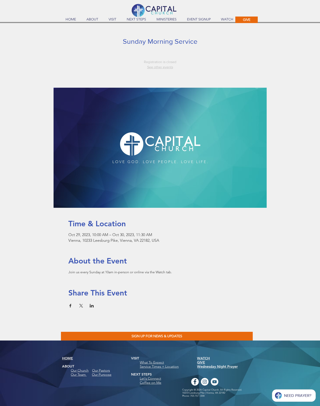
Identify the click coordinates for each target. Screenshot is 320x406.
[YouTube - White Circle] (214, 382)
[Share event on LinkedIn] (92, 305)
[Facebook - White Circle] (195, 382)
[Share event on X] (81, 305)
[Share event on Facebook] (70, 305)
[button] (92, 19)
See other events (160, 67)
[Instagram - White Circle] (205, 382)
